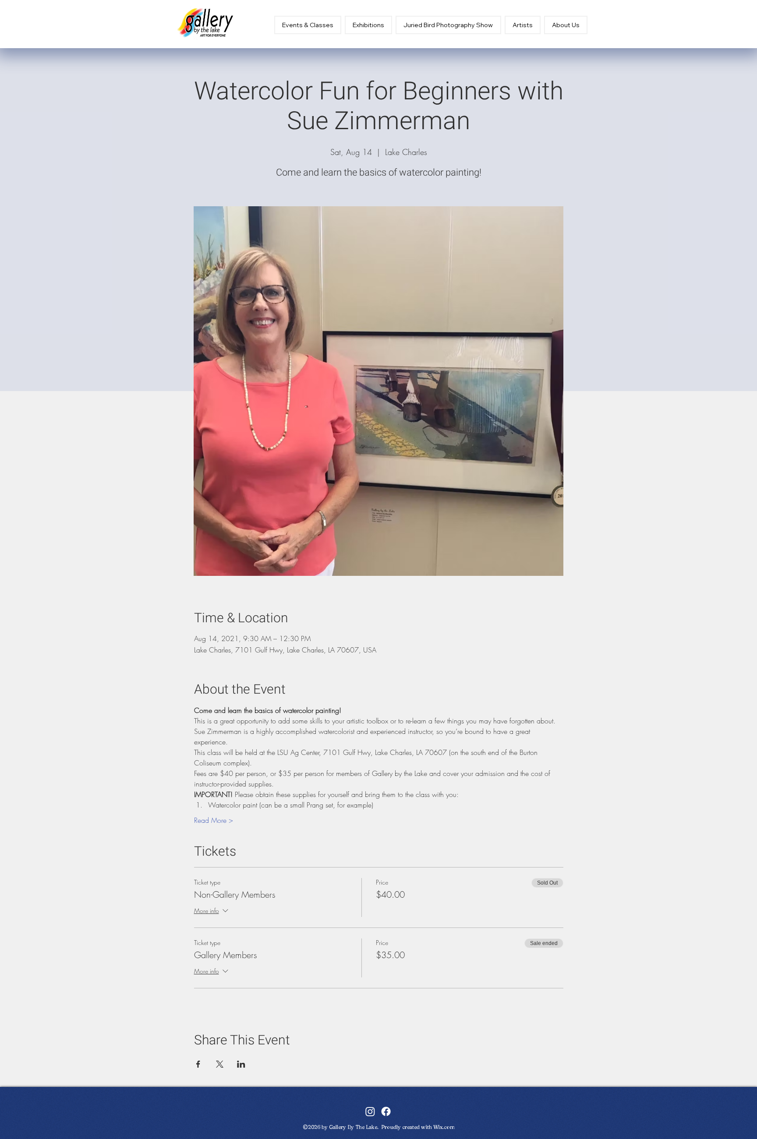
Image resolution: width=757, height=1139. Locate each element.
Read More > (213, 820)
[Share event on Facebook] (198, 1064)
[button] (368, 25)
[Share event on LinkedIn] (241, 1064)
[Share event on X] (220, 1064)
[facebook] (386, 1111)
